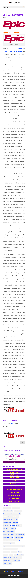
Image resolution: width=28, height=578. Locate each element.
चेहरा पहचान (20, 551)
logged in (12, 423)
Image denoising (6, 519)
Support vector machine (8, 540)
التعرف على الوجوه (6, 551)
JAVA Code (14, 475)
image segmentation (7, 522)
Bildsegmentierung (17, 510)
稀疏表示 (9, 560)
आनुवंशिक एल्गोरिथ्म (14, 551)
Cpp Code (14, 487)
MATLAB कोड (18, 525)
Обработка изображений (8, 546)
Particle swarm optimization (8, 531)
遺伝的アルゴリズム (16, 560)
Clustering (5, 513)
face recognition (18, 513)
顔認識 (10, 563)
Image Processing (14, 519)
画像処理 (5, 560)
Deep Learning (14, 492)
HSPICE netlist (14, 478)
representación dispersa (8, 537)
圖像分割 (5, 557)
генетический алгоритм (20, 546)
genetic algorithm (6, 516)
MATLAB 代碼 (13, 528)
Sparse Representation (18, 537)
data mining (11, 513)
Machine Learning (14, 495)
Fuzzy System (14, 501)
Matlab (13, 525)
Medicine (5, 17)
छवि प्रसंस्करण (5, 554)
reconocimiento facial (20, 534)
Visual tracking (17, 540)
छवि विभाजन (11, 554)
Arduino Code (14, 481)
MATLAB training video (14, 469)
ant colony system (15, 507)
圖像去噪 (9, 557)
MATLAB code (14, 498)
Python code (14, 484)
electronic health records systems (12, 51)
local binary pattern (7, 525)
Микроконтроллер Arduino (8, 543)
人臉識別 (22, 554)
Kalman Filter (15, 522)
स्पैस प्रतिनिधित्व (16, 554)
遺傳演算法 (5, 563)
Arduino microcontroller (8, 510)
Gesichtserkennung (15, 516)
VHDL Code (14, 472)
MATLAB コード (6, 528)
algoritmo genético (7, 507)
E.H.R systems (18, 48)
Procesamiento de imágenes (8, 534)
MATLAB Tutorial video (14, 489)
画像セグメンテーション (17, 557)
